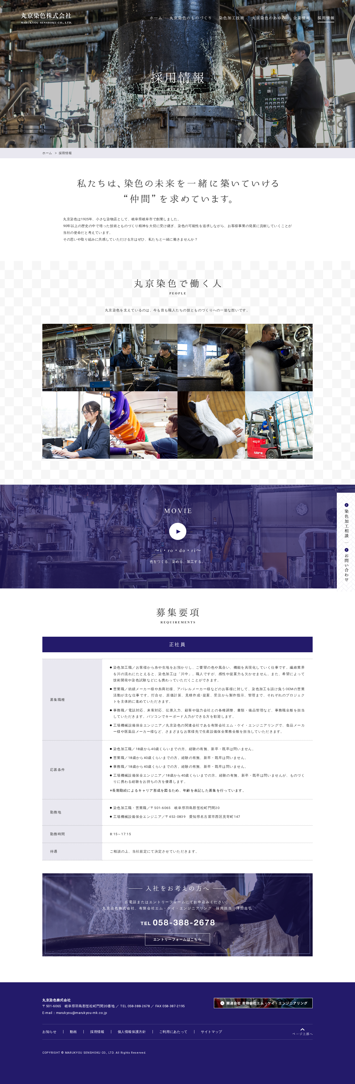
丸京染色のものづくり (190, 17)
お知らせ (49, 1032)
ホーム (156, 17)
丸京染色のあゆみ (268, 17)
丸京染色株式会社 (46, 18)
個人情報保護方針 (132, 1032)
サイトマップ (211, 1032)
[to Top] (302, 1031)
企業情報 (301, 17)
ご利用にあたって (173, 1032)
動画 (73, 1032)
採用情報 (326, 17)
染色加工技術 (231, 17)
